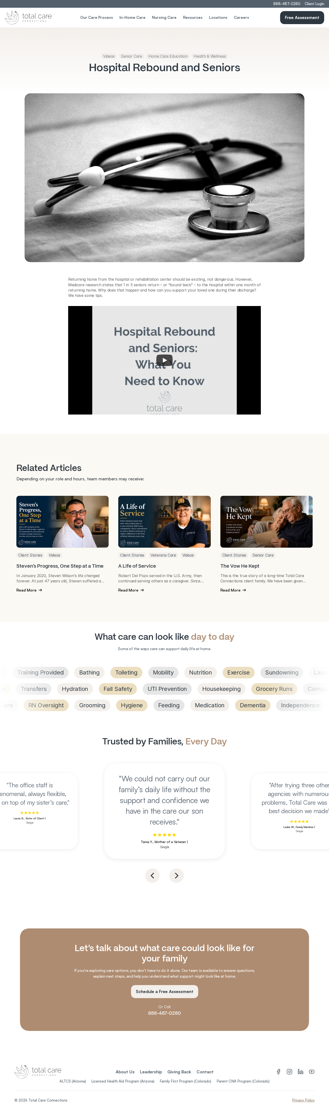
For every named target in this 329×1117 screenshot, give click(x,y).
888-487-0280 (164, 1013)
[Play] (164, 360)
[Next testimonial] (176, 875)
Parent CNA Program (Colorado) (243, 1081)
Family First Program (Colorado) (185, 1081)
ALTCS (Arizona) (72, 1081)
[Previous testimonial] (152, 875)
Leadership (151, 1071)
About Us (125, 1071)
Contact (205, 1071)
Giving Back (179, 1071)
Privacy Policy (303, 1100)
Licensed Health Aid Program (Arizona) (122, 1081)
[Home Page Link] (45, 18)
